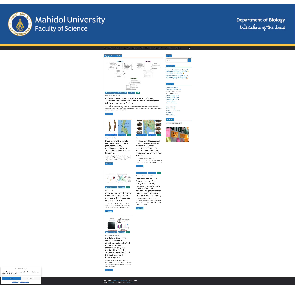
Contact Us (178, 48)
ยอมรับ (11, 278)
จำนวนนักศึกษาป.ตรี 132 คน (172, 95)
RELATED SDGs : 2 (121, 187)
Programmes (157, 48)
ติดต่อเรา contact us (171, 107)
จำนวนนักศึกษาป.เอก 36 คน (172, 99)
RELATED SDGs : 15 (121, 135)
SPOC (141, 48)
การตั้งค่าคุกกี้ (30, 278)
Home (110, 48)
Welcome (117, 48)
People (147, 48)
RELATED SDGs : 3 (131, 92)
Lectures (134, 48)
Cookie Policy (15, 282)
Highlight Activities (110, 92)
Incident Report (170, 114)
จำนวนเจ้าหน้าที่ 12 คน (171, 103)
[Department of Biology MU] (105, 48)
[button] (120, 48)
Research (167, 48)
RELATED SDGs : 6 (152, 172)
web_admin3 (117, 95)
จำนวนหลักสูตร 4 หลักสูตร (172, 87)
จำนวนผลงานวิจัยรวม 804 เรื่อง (173, 89)
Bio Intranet (169, 112)
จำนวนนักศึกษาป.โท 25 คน (172, 97)
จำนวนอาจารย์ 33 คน (171, 101)
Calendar (127, 48)
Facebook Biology (170, 109)
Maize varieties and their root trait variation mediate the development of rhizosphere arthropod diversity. (118, 197)
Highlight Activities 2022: (121, 92)
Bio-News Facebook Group (173, 110)
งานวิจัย (138, 92)
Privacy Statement (24, 282)
